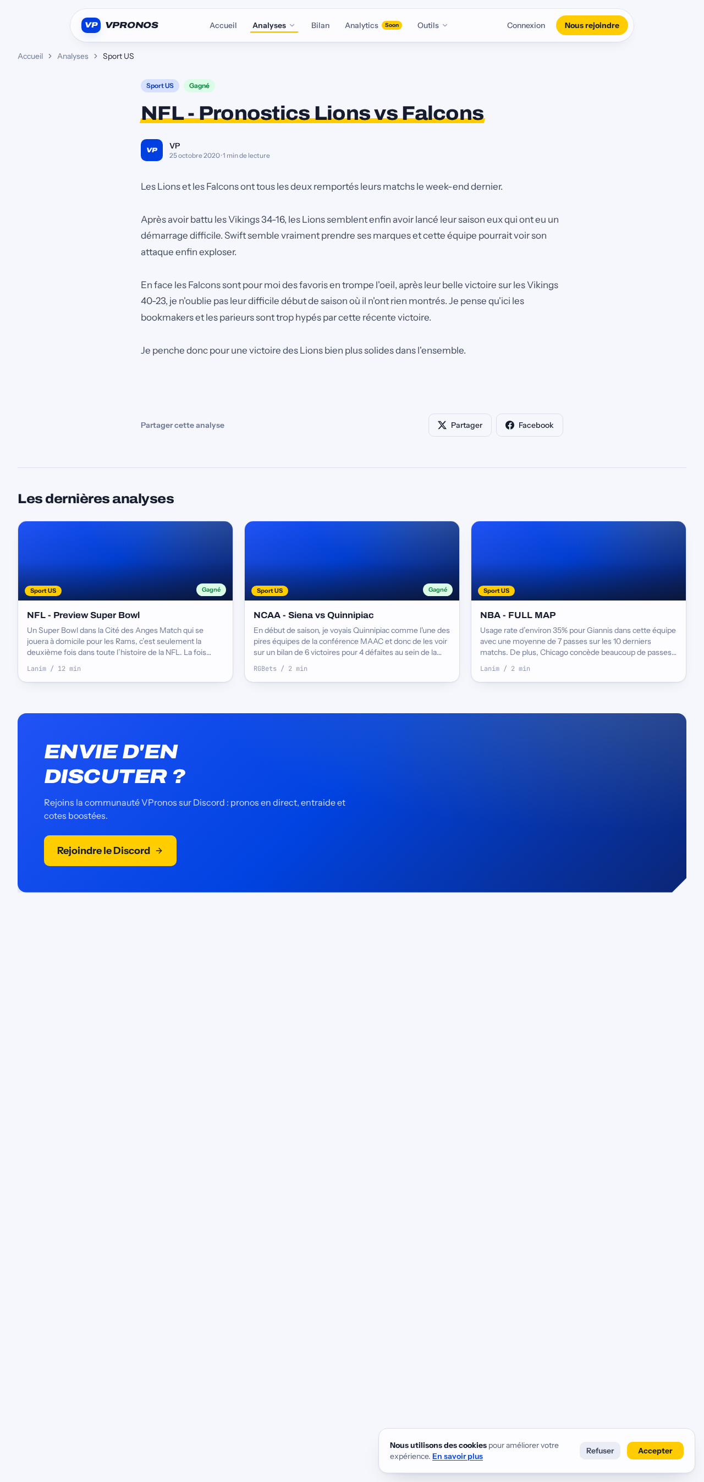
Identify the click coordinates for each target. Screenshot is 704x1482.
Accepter (655, 1451)
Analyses (269, 25)
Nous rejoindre (592, 25)
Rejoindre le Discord (103, 851)
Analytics (372, 25)
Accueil (223, 25)
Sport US (160, 85)
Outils (428, 25)
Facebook (536, 425)
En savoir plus (457, 1456)
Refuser (600, 1451)
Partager (466, 425)
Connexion (526, 25)
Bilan (320, 25)
